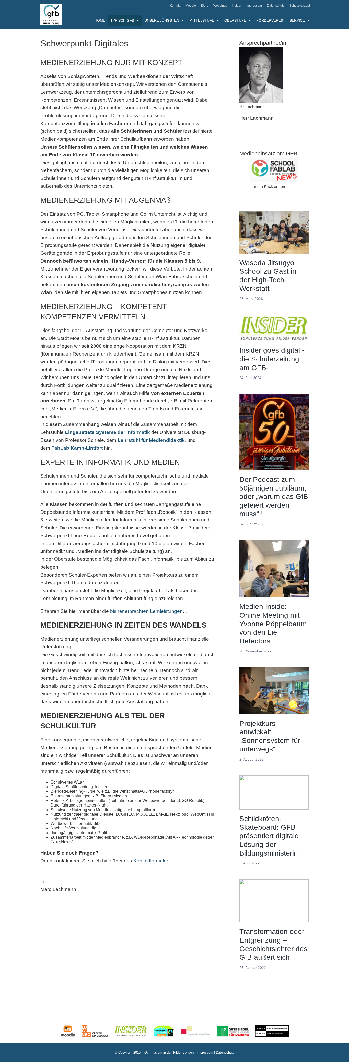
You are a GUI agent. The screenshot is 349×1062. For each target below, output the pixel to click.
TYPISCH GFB (122, 20)
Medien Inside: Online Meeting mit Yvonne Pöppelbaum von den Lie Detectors (273, 624)
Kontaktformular (150, 860)
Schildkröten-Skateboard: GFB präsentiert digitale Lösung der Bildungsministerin (269, 836)
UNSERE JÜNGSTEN (161, 20)
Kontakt (175, 5)
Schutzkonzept (299, 5)
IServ (204, 5)
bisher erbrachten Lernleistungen (146, 611)
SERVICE (297, 20)
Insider (236, 5)
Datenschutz (275, 5)
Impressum (254, 5)
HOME (100, 20)
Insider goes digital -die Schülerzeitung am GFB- (271, 358)
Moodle (190, 5)
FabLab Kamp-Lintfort (77, 448)
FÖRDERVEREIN (270, 20)
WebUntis (220, 5)
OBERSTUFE (235, 20)
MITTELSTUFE (201, 20)
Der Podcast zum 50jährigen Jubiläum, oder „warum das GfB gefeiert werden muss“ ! (273, 496)
